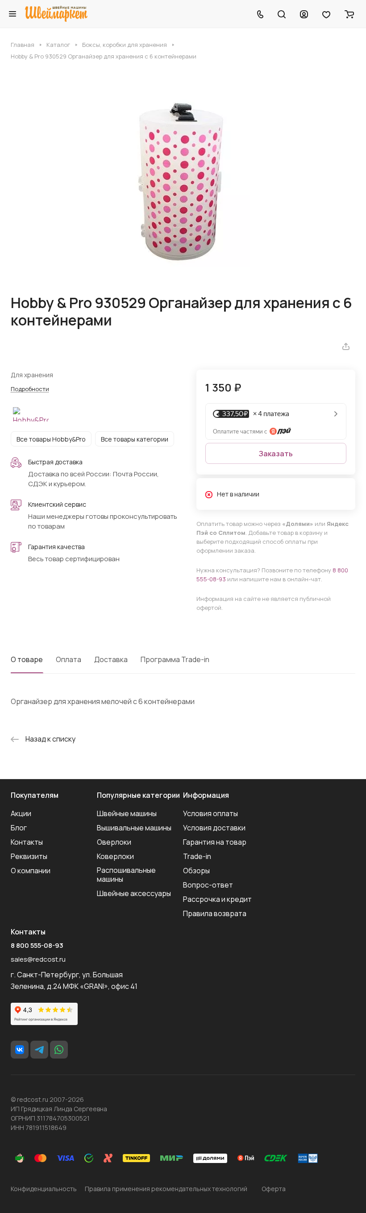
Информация (206, 795)
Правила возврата (214, 913)
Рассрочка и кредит (217, 899)
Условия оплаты (210, 813)
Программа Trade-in (175, 659)
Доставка (111, 659)
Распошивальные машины (126, 874)
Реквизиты (29, 856)
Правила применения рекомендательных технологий (166, 1188)
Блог (19, 828)
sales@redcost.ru (38, 959)
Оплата (68, 659)
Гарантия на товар (214, 842)
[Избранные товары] (326, 13)
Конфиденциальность (44, 1188)
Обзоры (196, 870)
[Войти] (304, 13)
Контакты (27, 842)
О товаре (27, 659)
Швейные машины (127, 813)
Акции (21, 813)
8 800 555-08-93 (37, 946)
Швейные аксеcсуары (134, 893)
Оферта (274, 1188)
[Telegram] (39, 1050)
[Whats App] (59, 1050)
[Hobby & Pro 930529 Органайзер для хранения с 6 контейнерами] (183, 177)
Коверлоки (115, 856)
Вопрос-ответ (208, 885)
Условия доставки (214, 828)
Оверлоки (114, 842)
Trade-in (197, 856)
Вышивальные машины (134, 828)
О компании (30, 870)
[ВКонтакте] (20, 1050)
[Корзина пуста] (349, 13)
